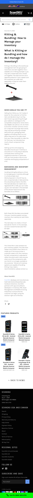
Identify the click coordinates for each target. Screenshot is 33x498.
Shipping (5, 414)
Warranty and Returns (9, 420)
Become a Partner (7, 428)
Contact (4, 434)
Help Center (5, 422)
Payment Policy (6, 425)
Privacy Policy (6, 417)
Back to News (17, 380)
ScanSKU (7, 280)
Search (4, 411)
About (4, 431)
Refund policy (6, 439)
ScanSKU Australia (8, 457)
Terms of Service (7, 436)
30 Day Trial (5, 442)
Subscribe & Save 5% (16, 2)
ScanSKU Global (7, 459)
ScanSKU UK (6, 454)
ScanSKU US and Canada (10, 451)
